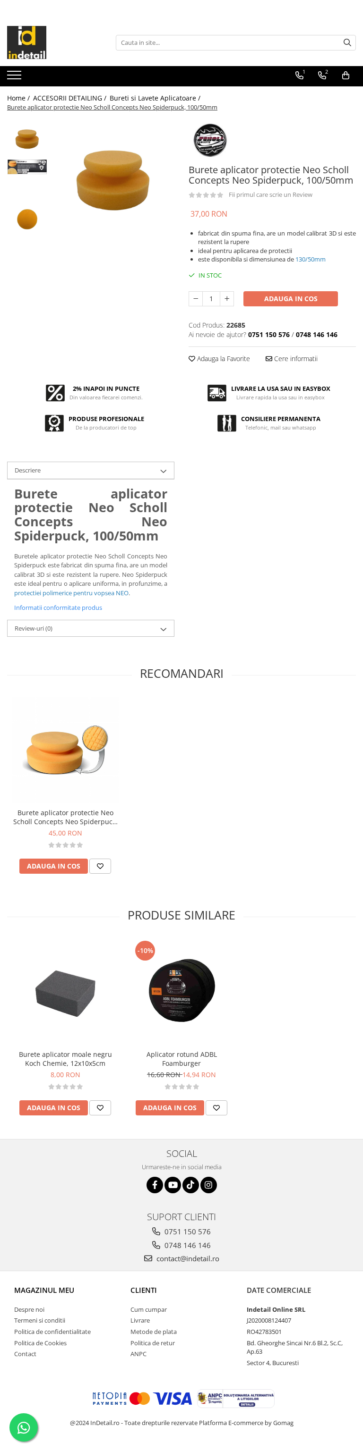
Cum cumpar (148, 1309)
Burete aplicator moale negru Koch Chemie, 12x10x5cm (65, 1059)
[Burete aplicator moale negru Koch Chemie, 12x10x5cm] (65, 991)
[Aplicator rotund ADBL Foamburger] (181, 991)
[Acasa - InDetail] (54, 42)
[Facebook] (155, 1185)
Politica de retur (152, 1343)
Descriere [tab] (28, 470)
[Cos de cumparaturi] (346, 75)
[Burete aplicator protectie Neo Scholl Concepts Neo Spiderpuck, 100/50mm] (113, 180)
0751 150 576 (187, 1231)
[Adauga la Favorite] (100, 866)
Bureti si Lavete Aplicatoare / (156, 97)
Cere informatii (295, 358)
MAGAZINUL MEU (44, 1290)
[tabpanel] (113, 180)
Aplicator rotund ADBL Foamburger (182, 1059)
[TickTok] (190, 1185)
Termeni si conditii (39, 1320)
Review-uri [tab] (33, 628)
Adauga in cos (291, 298)
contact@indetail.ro (187, 1258)
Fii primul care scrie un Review (270, 194)
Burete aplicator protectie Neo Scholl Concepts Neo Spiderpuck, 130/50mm (65, 817)
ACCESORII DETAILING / (70, 97)
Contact (25, 1354)
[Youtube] (172, 1185)
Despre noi (29, 1309)
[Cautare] (347, 43)
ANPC (138, 1354)
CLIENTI (143, 1290)
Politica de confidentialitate (52, 1331)
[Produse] (15, 78)
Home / (19, 97)
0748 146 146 (187, 1245)
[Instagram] (208, 1185)
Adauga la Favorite (222, 358)
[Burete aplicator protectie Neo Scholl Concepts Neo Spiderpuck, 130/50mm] (65, 750)
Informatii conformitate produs (58, 607)
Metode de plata (153, 1331)
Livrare (140, 1320)
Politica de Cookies (40, 1343)
